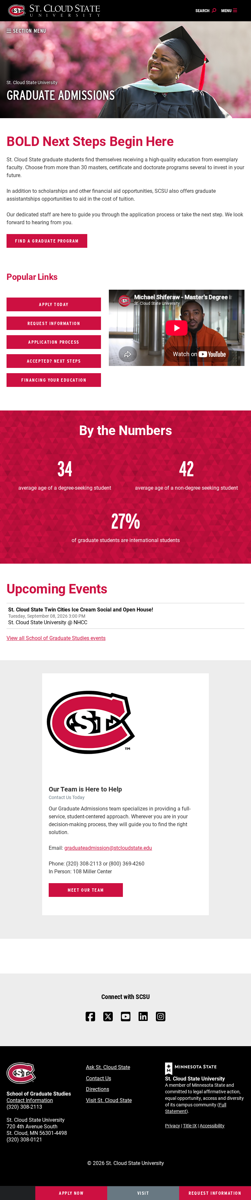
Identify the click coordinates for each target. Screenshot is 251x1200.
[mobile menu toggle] (229, 11)
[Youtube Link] (125, 1020)
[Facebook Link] (90, 1020)
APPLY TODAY (54, 304)
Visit (143, 1193)
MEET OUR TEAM (86, 890)
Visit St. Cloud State (109, 1100)
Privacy (172, 1125)
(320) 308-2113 (24, 1106)
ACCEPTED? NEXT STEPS (54, 361)
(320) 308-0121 (24, 1139)
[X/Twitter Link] (108, 1020)
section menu (28, 31)
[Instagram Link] (160, 1020)
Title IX (190, 1125)
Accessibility (212, 1125)
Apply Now (71, 1193)
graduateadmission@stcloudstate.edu (108, 847)
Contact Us (98, 1078)
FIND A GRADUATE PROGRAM (47, 241)
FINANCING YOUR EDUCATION (53, 380)
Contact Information (30, 1100)
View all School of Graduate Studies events (56, 637)
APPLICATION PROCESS (53, 342)
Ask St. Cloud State (108, 1067)
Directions (97, 1088)
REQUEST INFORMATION (53, 323)
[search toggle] (205, 11)
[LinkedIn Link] (143, 1018)
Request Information (215, 1193)
